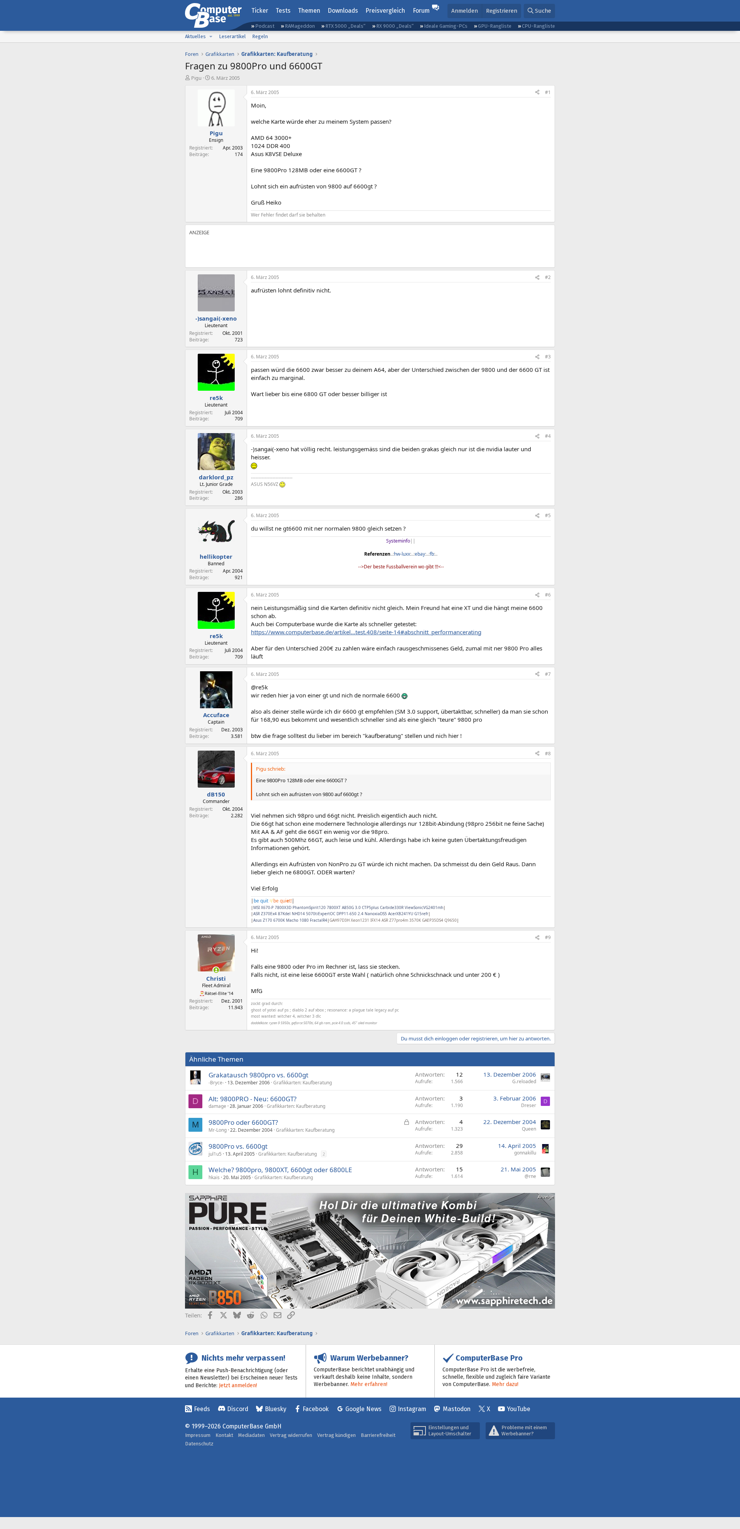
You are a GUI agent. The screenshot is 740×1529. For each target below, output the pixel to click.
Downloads (343, 10)
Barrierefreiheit (378, 1435)
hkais (214, 1177)
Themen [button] (309, 10)
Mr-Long (218, 1130)
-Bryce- (216, 1082)
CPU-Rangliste (538, 26)
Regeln (260, 36)
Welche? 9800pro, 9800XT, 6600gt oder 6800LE (280, 1169)
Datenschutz (199, 1444)
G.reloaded (524, 1081)
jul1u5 (215, 1154)
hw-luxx (402, 554)
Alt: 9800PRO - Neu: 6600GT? (252, 1098)
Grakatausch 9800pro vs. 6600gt (258, 1074)
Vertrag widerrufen (291, 1435)
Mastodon (457, 1409)
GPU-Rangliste (494, 26)
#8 (548, 753)
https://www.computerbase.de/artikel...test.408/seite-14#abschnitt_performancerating (366, 632)
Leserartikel (232, 36)
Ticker (259, 10)
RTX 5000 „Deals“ (345, 26)
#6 (548, 594)
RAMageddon (300, 26)
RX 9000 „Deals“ (395, 26)
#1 (548, 92)
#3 (548, 356)
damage (217, 1106)
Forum (421, 10)
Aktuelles (195, 36)
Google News (363, 1409)
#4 (548, 436)
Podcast (264, 26)
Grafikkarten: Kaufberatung (302, 1082)
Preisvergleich (385, 10)
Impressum (197, 1435)
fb (432, 554)
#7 (548, 674)
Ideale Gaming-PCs (446, 26)
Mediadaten (251, 1435)
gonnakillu (525, 1152)
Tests (283, 10)
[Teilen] (537, 92)
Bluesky (275, 1409)
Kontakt (224, 1435)
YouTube (518, 1409)
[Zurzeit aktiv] (216, 970)
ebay (420, 554)
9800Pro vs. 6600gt (238, 1146)
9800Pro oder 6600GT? (243, 1122)
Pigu (196, 77)
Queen (529, 1129)
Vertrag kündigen (336, 1435)
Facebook (316, 1409)
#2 (548, 277)
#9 (548, 937)
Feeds (202, 1409)
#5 (548, 515)
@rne (530, 1176)
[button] (211, 36)
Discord (237, 1409)
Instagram (412, 1409)
